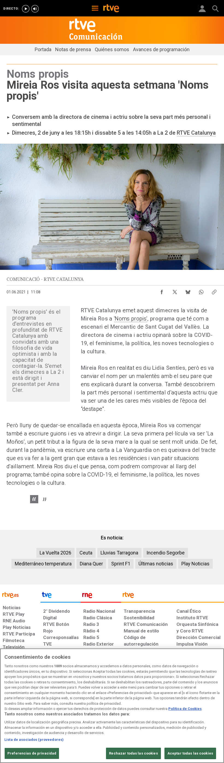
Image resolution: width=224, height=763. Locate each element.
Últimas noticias (155, 564)
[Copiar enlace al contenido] (214, 290)
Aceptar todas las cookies (190, 753)
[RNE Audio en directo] (35, 8)
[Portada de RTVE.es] (111, 9)
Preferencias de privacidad (31, 753)
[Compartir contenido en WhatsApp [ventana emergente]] (201, 290)
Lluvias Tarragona (119, 553)
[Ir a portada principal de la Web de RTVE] (20, 594)
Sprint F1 (120, 564)
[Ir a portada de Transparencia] (172, 596)
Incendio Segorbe (165, 553)
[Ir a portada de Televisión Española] (60, 596)
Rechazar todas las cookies (133, 753)
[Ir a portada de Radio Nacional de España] (101, 596)
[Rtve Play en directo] (25, 8)
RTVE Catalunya (196, 132)
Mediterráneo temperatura (43, 564)
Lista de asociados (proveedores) (34, 740)
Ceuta (85, 553)
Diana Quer (91, 564)
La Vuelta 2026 (55, 553)
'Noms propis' (130, 318)
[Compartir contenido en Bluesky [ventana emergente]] (187, 290)
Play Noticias (195, 564)
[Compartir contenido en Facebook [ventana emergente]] (161, 290)
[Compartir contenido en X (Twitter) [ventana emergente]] (174, 290)
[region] (112, 705)
